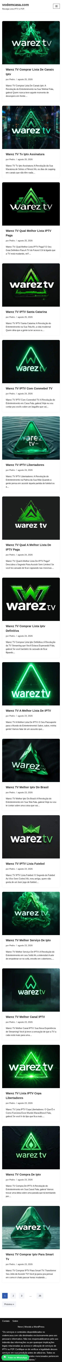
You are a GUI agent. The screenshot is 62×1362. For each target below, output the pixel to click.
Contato (6, 1321)
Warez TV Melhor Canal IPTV (25, 1016)
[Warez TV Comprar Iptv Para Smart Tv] (31, 1227)
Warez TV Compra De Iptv (23, 1174)
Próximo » (9, 1304)
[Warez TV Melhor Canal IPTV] (31, 990)
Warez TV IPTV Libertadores (25, 464)
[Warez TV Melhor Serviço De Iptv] (31, 913)
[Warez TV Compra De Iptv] (31, 1147)
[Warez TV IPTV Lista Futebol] (31, 836)
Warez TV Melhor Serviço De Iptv (28, 940)
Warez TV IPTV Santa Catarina (26, 311)
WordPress (39, 1327)
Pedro (12, 79)
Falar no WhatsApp (17, 1357)
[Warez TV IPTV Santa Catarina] (31, 285)
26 (40, 1295)
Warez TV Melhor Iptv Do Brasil (27, 787)
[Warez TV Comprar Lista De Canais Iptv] (31, 42)
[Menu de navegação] (56, 6)
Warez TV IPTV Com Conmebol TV (29, 388)
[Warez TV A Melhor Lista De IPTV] (31, 683)
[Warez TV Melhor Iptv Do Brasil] (31, 760)
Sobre (15, 1321)
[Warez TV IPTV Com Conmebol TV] (31, 361)
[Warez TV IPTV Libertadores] (31, 438)
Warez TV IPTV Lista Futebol (25, 863)
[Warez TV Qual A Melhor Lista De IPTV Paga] (31, 518)
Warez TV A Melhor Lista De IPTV (28, 710)
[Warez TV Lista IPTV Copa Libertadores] (31, 1066)
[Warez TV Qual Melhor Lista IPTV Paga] (31, 204)
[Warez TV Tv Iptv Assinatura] (31, 127)
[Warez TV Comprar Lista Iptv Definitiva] (31, 599)
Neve (20, 1327)
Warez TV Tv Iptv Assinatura (25, 154)
